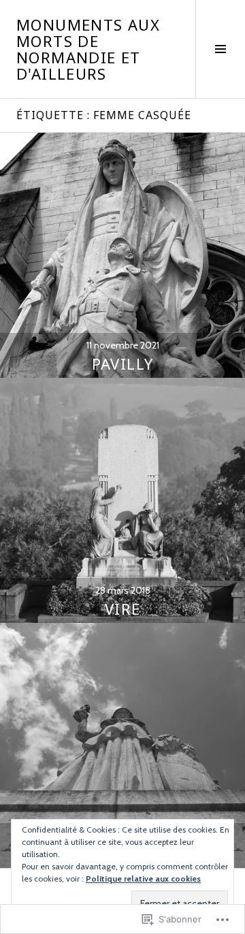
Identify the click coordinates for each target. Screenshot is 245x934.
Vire (123, 608)
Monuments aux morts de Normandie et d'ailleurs (88, 49)
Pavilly (123, 363)
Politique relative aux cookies (143, 878)
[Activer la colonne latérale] (220, 49)
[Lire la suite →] (122, 255)
